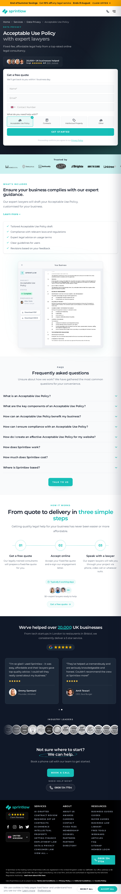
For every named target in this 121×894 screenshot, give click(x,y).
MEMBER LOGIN (100, 849)
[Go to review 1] (59, 709)
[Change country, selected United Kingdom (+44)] (11, 107)
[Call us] (108, 11)
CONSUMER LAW (44, 849)
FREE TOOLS (98, 830)
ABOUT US (69, 811)
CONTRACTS (41, 823)
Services (18, 22)
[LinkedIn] (21, 826)
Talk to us (60, 482)
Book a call (60, 772)
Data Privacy (34, 22)
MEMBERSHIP (71, 830)
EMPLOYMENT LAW (45, 842)
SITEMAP (96, 845)
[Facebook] (8, 826)
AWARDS (68, 815)
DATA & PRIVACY (44, 845)
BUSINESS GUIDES (102, 811)
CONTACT (68, 823)
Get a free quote (59, 604)
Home (6, 22)
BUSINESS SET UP (44, 819)
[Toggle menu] (114, 10)
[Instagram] (14, 826)
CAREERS (68, 819)
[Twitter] (27, 826)
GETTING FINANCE (45, 838)
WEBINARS (97, 834)
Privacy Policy (77, 140)
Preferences (44, 890)
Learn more (28, 890)
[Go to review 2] (61, 709)
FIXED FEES (70, 826)
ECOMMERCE (42, 826)
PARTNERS (69, 838)
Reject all (86, 889)
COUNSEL (68, 834)
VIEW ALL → (41, 853)
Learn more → (11, 214)
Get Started (60, 131)
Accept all (107, 889)
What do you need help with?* (22, 114)
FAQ (93, 842)
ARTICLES (97, 838)
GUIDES (95, 815)
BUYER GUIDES (100, 819)
